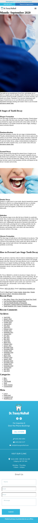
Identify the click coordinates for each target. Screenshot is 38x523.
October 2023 (8, 322)
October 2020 (8, 351)
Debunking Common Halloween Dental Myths (17, 304)
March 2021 (7, 342)
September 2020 (8, 352)
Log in (6, 393)
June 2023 (7, 325)
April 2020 (7, 354)
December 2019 (8, 361)
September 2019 (8, 366)
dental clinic (26, 292)
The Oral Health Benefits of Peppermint (15, 303)
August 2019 (7, 367)
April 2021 (7, 341)
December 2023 (8, 320)
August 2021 (7, 334)
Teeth (5, 383)
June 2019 (7, 371)
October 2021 (8, 330)
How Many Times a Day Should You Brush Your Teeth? (20, 299)
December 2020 (8, 347)
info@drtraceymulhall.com (27, 288)
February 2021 (8, 344)
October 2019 (8, 364)
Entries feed (7, 395)
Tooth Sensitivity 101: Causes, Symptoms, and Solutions (20, 306)
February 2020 (8, 357)
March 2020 (7, 356)
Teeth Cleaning (8, 385)
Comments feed (8, 397)
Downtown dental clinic (19, 294)
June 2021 (7, 337)
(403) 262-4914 (9, 288)
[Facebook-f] (17, 418)
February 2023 (8, 329)
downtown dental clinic (7, 103)
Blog (7, 292)
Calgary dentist (17, 292)
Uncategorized (8, 386)
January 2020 (8, 359)
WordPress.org (8, 398)
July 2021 (6, 336)
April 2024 (7, 317)
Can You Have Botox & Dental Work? (15, 301)
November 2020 (8, 349)
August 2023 (7, 324)
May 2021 (7, 339)
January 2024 (8, 319)
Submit (10, 512)
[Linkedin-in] (20, 418)
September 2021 (8, 332)
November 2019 (8, 362)
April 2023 (7, 327)
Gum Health (7, 381)
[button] (35, 8)
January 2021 (8, 346)
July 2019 (6, 369)
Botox (5, 380)
